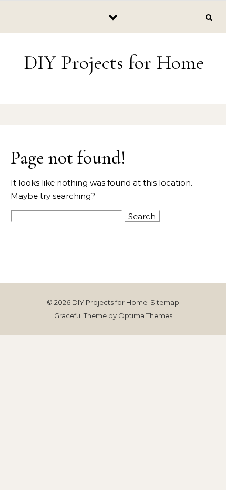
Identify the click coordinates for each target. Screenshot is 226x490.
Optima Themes (145, 315)
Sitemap (164, 302)
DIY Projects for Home (114, 62)
